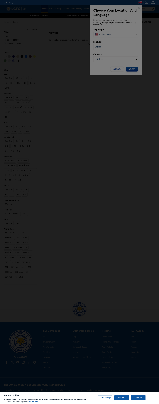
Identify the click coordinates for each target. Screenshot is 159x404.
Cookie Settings (105, 398)
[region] (79, 398)
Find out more (33, 401)
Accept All (138, 398)
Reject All (121, 398)
